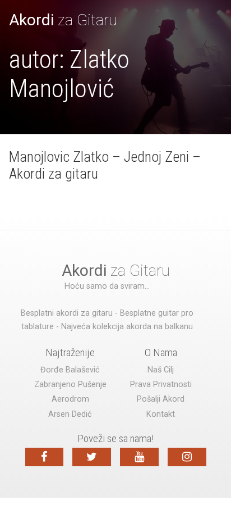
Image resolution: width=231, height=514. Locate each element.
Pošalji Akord (160, 399)
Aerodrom (70, 399)
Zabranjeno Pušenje (70, 384)
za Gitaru (63, 20)
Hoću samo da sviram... (107, 286)
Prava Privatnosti (161, 384)
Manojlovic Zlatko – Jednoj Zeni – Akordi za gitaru (105, 165)
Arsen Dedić (70, 414)
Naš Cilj (160, 370)
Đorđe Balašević (70, 370)
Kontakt (160, 414)
